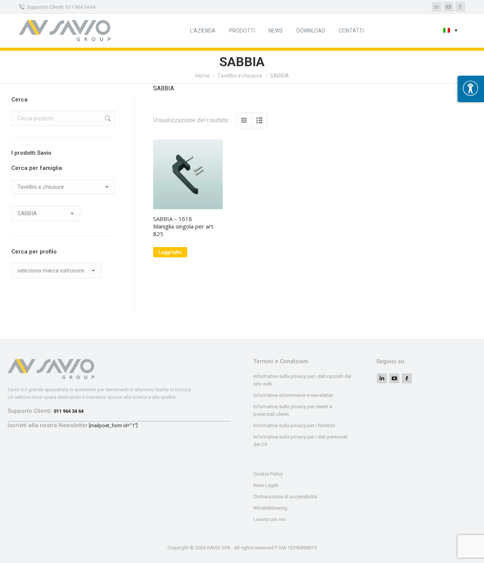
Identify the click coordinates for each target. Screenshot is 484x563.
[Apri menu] (471, 89)
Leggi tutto (170, 252)
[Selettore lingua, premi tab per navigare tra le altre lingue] (450, 31)
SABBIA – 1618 (172, 218)
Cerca (107, 118)
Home (202, 76)
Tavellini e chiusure (239, 76)
